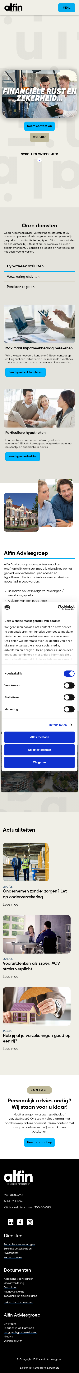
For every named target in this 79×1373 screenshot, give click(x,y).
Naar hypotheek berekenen (25, 372)
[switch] (69, 685)
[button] (66, 7)
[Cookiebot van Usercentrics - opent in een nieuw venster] (58, 607)
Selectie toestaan (39, 749)
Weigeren (39, 762)
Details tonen (58, 725)
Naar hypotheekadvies (23, 456)
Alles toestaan (39, 737)
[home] (12, 7)
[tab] (39, 266)
